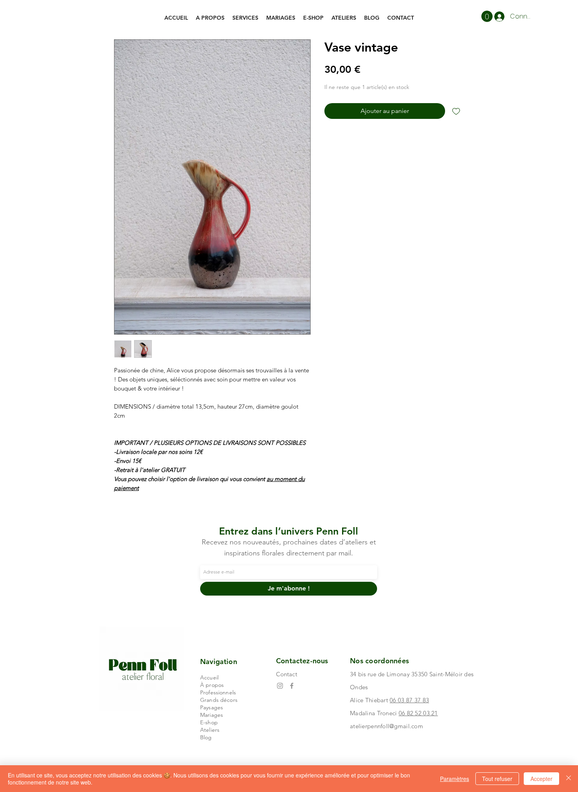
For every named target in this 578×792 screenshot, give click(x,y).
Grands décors (218, 699)
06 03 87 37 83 (409, 700)
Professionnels (218, 692)
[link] (487, 16)
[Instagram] (280, 686)
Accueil (209, 677)
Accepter (541, 779)
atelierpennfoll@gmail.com (386, 726)
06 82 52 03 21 (418, 713)
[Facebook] (292, 686)
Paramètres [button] (454, 779)
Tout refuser (497, 779)
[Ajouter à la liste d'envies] (456, 111)
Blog (206, 737)
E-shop (209, 722)
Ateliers (209, 729)
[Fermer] (568, 779)
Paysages (211, 707)
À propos (212, 684)
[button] (245, 17)
